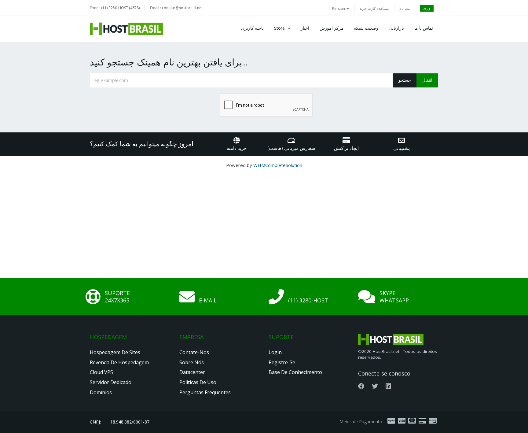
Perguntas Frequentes (205, 392)
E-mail (208, 300)
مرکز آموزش (331, 28)
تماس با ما (423, 28)
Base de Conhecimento (295, 372)
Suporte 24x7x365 (117, 296)
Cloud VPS (101, 372)
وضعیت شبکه (366, 28)
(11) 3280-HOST (308, 300)
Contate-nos (194, 352)
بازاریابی (396, 28)
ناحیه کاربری (252, 28)
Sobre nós (191, 362)
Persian (339, 8)
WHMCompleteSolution (277, 165)
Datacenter (192, 372)
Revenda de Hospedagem (119, 362)
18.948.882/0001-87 (129, 422)
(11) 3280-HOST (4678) (120, 7)
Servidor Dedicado (110, 382)
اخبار (305, 28)
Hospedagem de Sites (115, 352)
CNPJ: (95, 422)
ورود (426, 8)
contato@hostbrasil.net (182, 7)
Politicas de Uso (197, 382)
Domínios (101, 392)
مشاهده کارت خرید (374, 8)
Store (280, 28)
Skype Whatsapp (394, 296)
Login (275, 352)
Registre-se (282, 362)
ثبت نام (404, 8)
